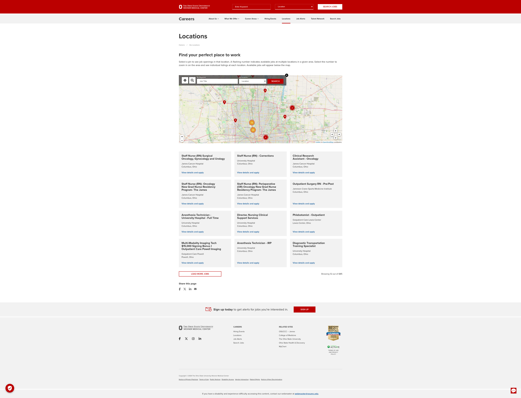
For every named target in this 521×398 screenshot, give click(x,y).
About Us (213, 18)
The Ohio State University (290, 338)
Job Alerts (300, 18)
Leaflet (318, 142)
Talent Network (317, 18)
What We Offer (230, 18)
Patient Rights (255, 379)
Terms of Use (204, 379)
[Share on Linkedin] (200, 339)
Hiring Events (270, 18)
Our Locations (194, 45)
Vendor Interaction (242, 379)
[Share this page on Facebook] (180, 289)
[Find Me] (185, 80)
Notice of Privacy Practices (188, 379)
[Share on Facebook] (180, 339)
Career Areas (251, 18)
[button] (513, 390)
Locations (286, 18)
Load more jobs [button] (200, 273)
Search (275, 81)
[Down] (335, 137)
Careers (182, 45)
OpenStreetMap (328, 142)
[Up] (335, 130)
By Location (243, 77)
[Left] (332, 134)
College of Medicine (287, 335)
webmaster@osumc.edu (306, 393)
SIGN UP (304, 309)
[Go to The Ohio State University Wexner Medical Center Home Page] (194, 7)
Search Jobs (330, 6)
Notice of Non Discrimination (271, 379)
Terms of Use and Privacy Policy (333, 352)
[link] (205, 164)
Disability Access (228, 379)
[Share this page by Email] (195, 289)
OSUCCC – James (287, 331)
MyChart (282, 346)
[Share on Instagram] (193, 339)
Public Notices (215, 379)
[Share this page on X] (185, 289)
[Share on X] (186, 339)
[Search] (192, 80)
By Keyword (201, 77)
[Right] (339, 134)
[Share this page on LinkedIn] (190, 289)
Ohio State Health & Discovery (292, 342)
